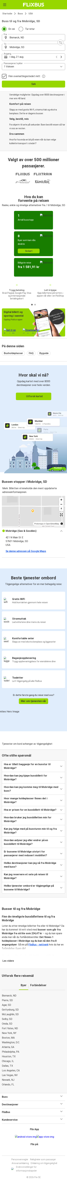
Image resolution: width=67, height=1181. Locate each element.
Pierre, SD (7, 1000)
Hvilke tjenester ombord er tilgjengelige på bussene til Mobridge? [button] (29, 887)
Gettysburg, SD (10, 1009)
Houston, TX (9, 1056)
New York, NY (9, 1033)
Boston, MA (8, 1037)
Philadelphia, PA (10, 1051)
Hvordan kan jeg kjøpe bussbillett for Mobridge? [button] (25, 777)
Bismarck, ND (9, 995)
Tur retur (30, 28)
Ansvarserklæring (20, 1163)
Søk (33, 84)
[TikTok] (36, 1151)
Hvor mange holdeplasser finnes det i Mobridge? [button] (25, 800)
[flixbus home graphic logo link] (33, 4)
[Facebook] (32, 1151)
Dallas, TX (7, 1065)
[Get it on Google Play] (25, 1137)
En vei (11, 28)
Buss (20, 13)
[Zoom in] (61, 499)
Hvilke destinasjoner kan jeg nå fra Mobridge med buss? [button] (30, 865)
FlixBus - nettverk (38, 944)
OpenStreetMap (52, 523)
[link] (33, 418)
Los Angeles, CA (11, 1070)
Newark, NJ (8, 1079)
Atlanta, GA (8, 1047)
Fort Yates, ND (10, 1028)
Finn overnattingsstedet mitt (24, 76)
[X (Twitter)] (35, 1151)
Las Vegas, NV (10, 1075)
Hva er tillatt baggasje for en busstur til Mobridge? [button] (27, 766)
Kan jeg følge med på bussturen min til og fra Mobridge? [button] (30, 830)
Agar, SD (6, 1004)
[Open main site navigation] (4, 4)
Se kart (28, 251)
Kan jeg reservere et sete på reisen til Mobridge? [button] (26, 876)
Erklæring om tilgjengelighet (44, 1163)
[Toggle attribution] (62, 524)
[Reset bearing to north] (61, 508)
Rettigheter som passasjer (43, 1159)
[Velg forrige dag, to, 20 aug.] (56, 57)
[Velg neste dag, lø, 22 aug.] (61, 57)
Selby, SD (7, 1019)
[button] (33, 37)
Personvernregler (19, 1159)
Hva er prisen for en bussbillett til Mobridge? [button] (30, 809)
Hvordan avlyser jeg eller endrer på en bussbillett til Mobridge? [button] (26, 842)
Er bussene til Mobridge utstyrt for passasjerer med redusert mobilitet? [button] (25, 853)
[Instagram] (33, 1151)
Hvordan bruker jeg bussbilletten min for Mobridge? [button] (27, 819)
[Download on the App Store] (45, 1137)
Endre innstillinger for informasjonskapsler (26, 1169)
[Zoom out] (61, 504)
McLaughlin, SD (10, 1014)
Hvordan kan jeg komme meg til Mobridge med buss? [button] (31, 789)
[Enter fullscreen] (61, 515)
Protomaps (38, 523)
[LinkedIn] (34, 1151)
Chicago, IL (8, 1061)
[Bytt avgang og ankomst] (60, 42)
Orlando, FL (8, 1084)
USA (31, 13)
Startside (7, 13)
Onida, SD (7, 1023)
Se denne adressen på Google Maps (26, 551)
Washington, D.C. (11, 1042)
